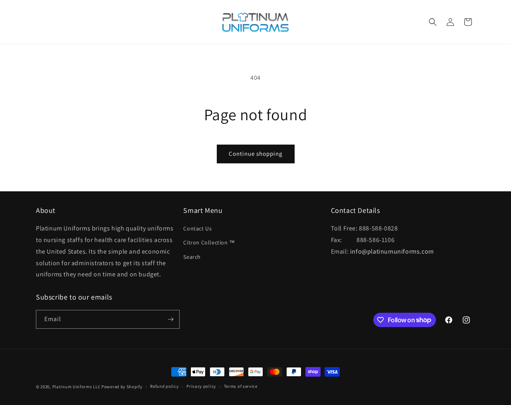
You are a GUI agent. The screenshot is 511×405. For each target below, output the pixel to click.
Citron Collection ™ (209, 242)
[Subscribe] (170, 319)
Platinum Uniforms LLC (76, 386)
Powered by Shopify (122, 386)
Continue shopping (256, 153)
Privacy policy (201, 386)
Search (192, 256)
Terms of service (240, 386)
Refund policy (164, 386)
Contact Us (197, 228)
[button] (433, 22)
